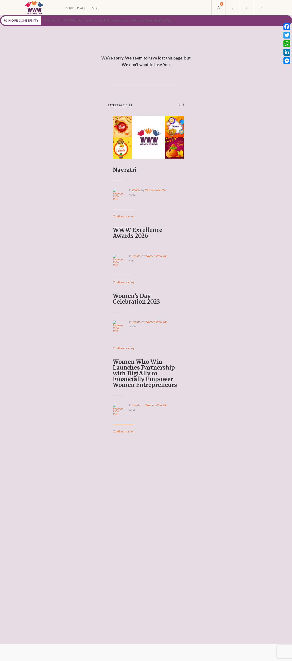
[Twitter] (287, 35)
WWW (136, 190)
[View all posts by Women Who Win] (121, 199)
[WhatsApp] (287, 43)
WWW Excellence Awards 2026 (137, 232)
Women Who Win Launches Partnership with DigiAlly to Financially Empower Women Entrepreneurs (145, 373)
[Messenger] (287, 60)
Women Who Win (156, 190)
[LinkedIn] (287, 52)
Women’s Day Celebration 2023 (136, 298)
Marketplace (76, 8)
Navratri (125, 169)
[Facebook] (287, 26)
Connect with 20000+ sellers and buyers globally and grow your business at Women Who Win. (108, 20)
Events (136, 256)
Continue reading (123, 216)
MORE (96, 8)
